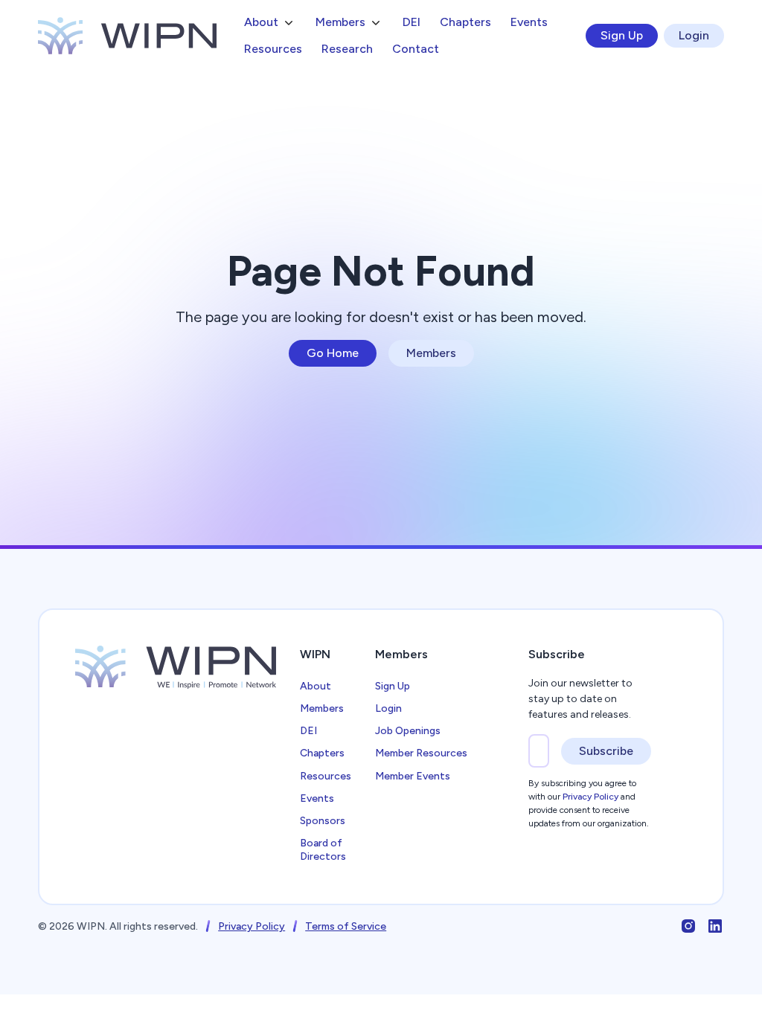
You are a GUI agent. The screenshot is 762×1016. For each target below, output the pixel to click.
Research (347, 49)
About (315, 686)
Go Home (333, 353)
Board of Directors (323, 850)
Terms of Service (345, 926)
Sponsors (322, 820)
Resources (273, 49)
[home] (127, 35)
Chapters (465, 22)
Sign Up (622, 35)
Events (529, 22)
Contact (415, 49)
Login (694, 35)
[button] (270, 22)
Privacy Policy (251, 926)
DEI (411, 22)
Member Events (412, 776)
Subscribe (606, 751)
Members (431, 353)
